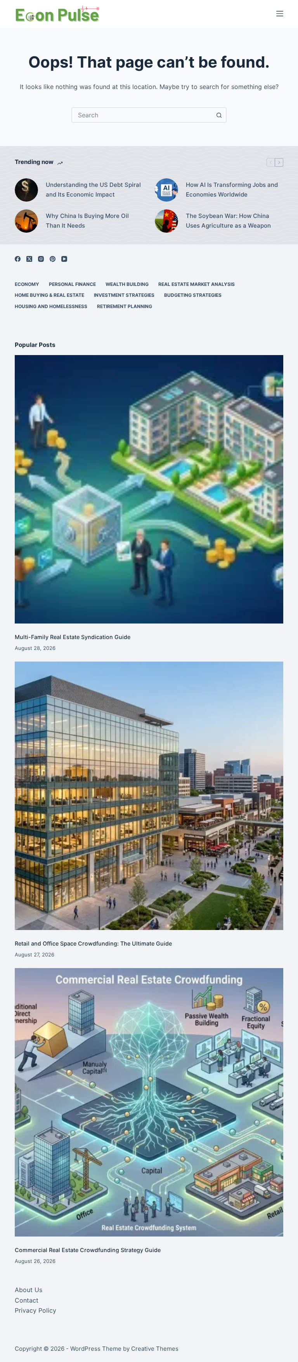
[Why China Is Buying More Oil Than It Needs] (26, 221)
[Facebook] (18, 259)
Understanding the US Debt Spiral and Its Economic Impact (93, 189)
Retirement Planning (124, 306)
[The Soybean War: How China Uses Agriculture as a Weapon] (166, 221)
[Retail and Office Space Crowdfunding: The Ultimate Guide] (149, 796)
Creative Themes (154, 1348)
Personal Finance (72, 284)
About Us (28, 1290)
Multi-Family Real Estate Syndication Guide (72, 637)
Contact (26, 1300)
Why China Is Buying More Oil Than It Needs (87, 220)
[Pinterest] (52, 259)
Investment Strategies (124, 295)
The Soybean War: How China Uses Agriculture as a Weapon (228, 220)
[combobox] (142, 115)
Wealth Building (127, 284)
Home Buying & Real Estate (49, 295)
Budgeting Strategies (193, 295)
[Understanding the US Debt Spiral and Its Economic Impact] (26, 190)
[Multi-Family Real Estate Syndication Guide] (149, 489)
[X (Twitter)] (29, 259)
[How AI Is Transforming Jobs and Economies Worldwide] (166, 190)
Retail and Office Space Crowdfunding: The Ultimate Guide (93, 943)
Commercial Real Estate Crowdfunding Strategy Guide (88, 1250)
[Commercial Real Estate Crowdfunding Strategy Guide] (149, 1102)
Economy (27, 284)
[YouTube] (64, 259)
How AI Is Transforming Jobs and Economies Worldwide (232, 189)
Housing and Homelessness (51, 306)
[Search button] (219, 115)
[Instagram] (41, 259)
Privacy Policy (35, 1310)
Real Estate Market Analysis (196, 284)
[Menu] (279, 13)
